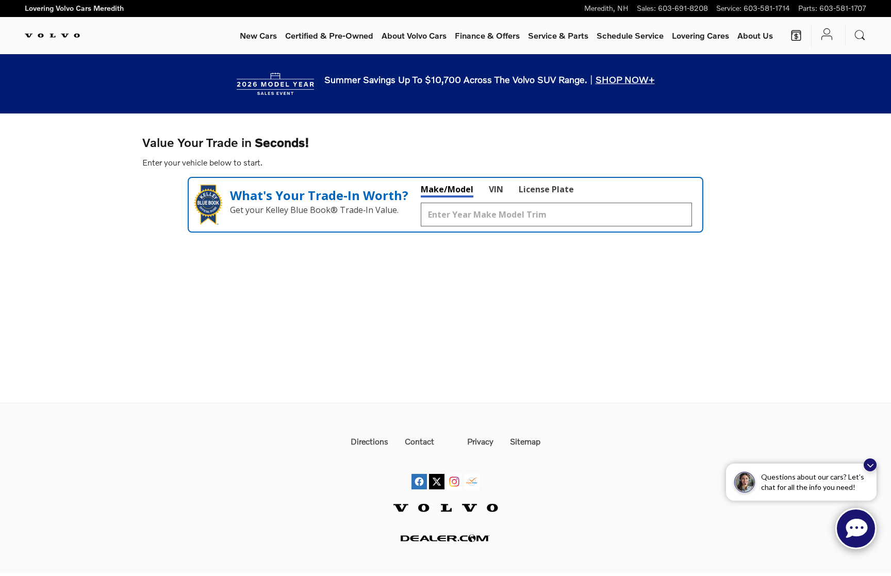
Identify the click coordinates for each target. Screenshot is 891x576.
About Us (755, 35)
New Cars (258, 35)
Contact (419, 441)
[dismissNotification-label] (870, 464)
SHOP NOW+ (625, 79)
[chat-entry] (856, 528)
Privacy (480, 441)
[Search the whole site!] (860, 35)
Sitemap (525, 441)
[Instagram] (454, 472)
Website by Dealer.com (445, 538)
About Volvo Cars (414, 35)
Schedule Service (630, 35)
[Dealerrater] (472, 472)
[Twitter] (436, 472)
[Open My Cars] (824, 35)
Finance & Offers (487, 35)
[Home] (52, 35)
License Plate (546, 189)
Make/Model (447, 189)
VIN (496, 189)
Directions (369, 441)
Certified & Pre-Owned (329, 35)
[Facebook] (419, 472)
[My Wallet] (796, 35)
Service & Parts (558, 35)
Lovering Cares (700, 35)
